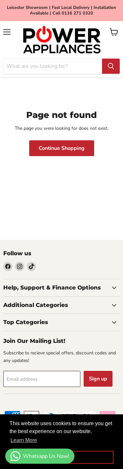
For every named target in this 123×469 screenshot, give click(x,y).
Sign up (98, 378)
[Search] (111, 66)
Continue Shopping (62, 148)
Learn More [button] (23, 440)
